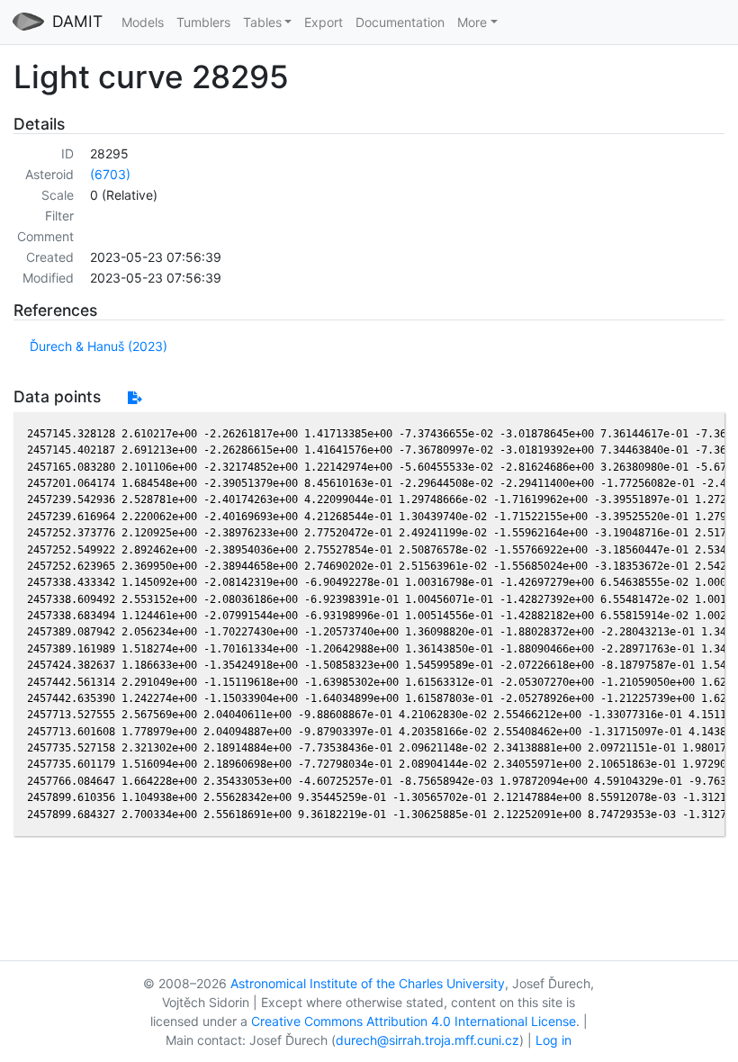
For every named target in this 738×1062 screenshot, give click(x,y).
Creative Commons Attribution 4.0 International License (413, 1021)
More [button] (472, 22)
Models (143, 22)
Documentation (400, 22)
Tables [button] (262, 22)
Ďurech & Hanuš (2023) (98, 346)
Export (323, 22)
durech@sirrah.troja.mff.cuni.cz (427, 1040)
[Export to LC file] (134, 397)
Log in (554, 1040)
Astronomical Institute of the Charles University (367, 983)
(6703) (110, 174)
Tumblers (203, 22)
